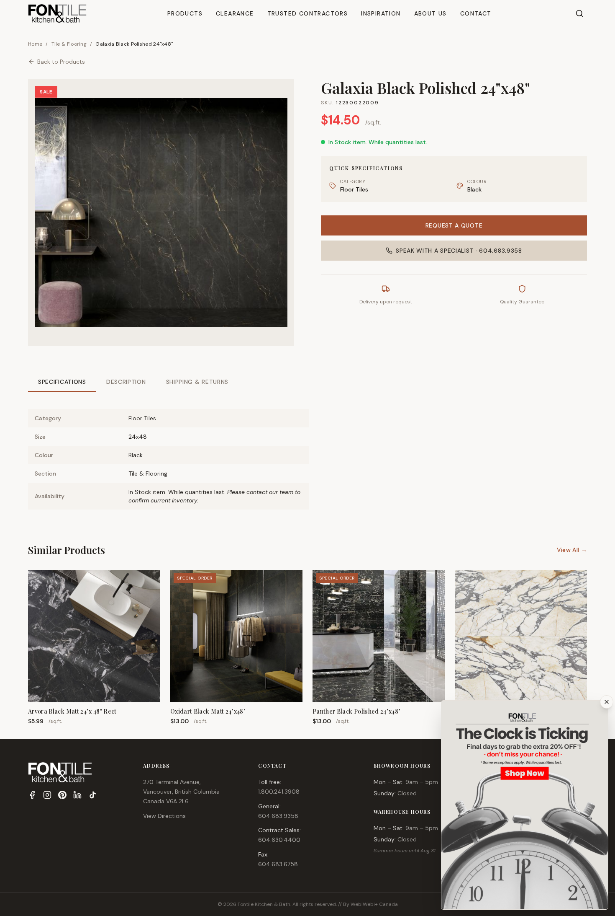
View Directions (164, 816)
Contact (476, 13)
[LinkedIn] (77, 795)
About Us (430, 13)
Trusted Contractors (307, 13)
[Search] (579, 13)
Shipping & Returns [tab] (197, 382)
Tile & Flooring (69, 44)
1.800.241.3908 (279, 791)
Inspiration (380, 13)
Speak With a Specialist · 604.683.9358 (459, 250)
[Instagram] (47, 795)
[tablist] (307, 382)
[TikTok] (92, 795)
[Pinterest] (62, 795)
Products (184, 13)
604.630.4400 (279, 840)
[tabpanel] (307, 453)
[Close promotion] (606, 702)
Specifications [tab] (62, 382)
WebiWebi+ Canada (374, 904)
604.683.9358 (278, 816)
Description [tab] (126, 382)
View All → (572, 550)
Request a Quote (454, 225)
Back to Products (61, 61)
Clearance (235, 13)
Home (35, 44)
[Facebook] (32, 795)
